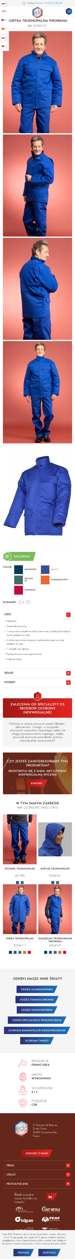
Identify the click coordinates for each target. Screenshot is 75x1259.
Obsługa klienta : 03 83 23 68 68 (44, 3)
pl (6, 37)
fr (6, 11)
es (5, 28)
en (6, 20)
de (5, 46)
